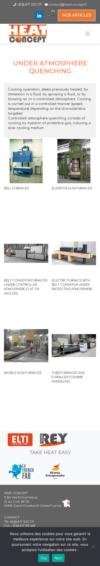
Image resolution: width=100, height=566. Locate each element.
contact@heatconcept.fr (68, 4)
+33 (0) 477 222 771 (29, 4)
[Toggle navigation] (87, 34)
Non (58, 558)
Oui (44, 558)
